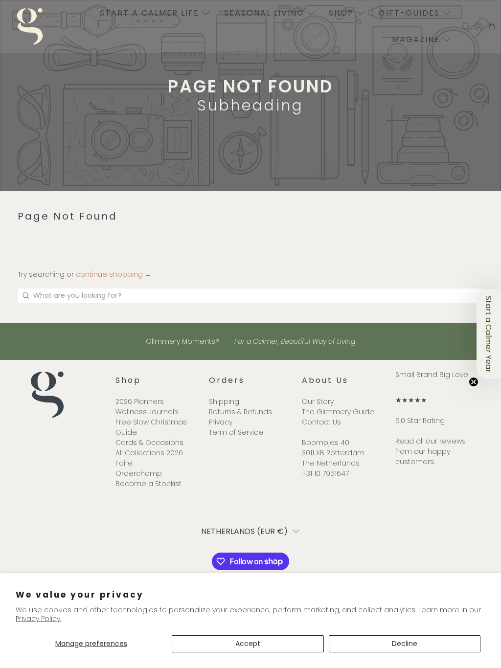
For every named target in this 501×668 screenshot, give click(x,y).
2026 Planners (139, 401)
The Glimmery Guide (338, 412)
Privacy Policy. (38, 618)
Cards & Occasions (149, 442)
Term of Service (236, 432)
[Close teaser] (473, 382)
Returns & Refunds (240, 412)
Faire (124, 463)
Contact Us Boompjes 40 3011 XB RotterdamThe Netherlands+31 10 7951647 (333, 447)
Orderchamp (138, 473)
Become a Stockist (148, 484)
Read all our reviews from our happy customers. (430, 451)
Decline (404, 643)
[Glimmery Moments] (29, 26)
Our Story (318, 401)
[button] (489, 334)
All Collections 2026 (149, 453)
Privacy (220, 422)
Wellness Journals (146, 412)
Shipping (224, 401)
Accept (247, 643)
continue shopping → (114, 274)
